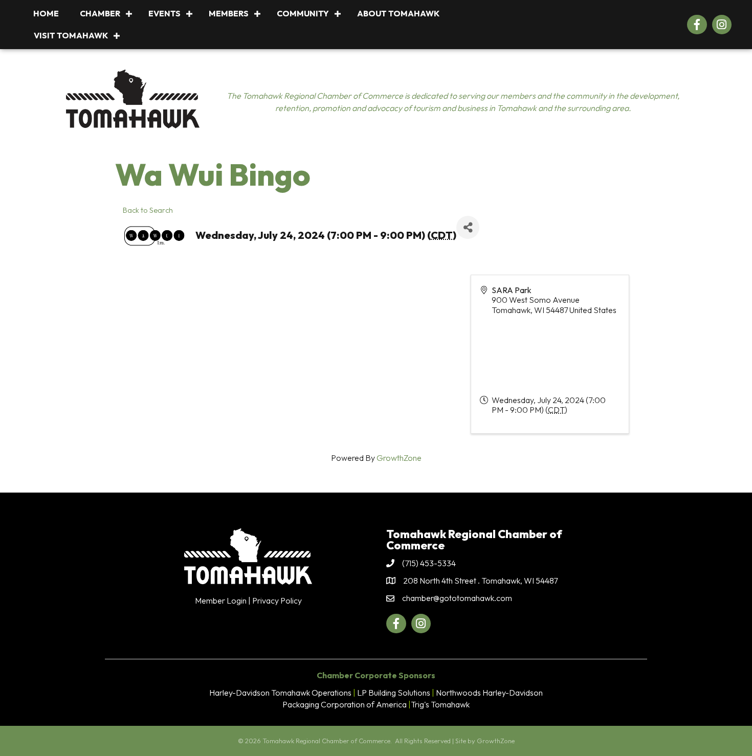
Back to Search (148, 210)
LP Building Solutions (393, 692)
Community (303, 13)
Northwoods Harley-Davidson (489, 692)
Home (46, 13)
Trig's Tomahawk (440, 704)
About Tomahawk (398, 13)
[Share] (467, 227)
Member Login (221, 600)
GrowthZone (399, 458)
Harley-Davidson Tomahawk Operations (280, 692)
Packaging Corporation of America (344, 704)
